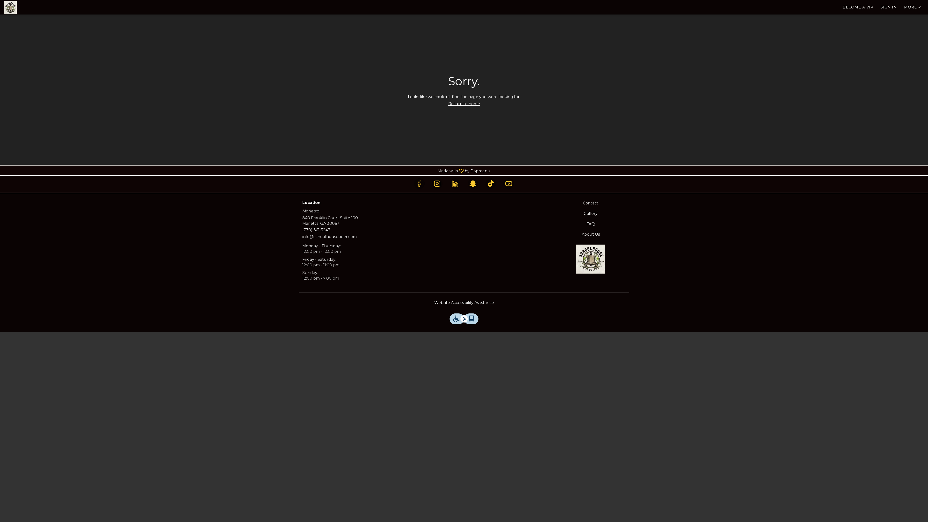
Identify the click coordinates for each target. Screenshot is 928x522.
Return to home (464, 104)
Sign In (889, 7)
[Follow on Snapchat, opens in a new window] (473, 183)
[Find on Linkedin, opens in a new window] (455, 183)
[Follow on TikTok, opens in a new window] (491, 183)
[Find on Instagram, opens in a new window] (437, 183)
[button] (913, 7)
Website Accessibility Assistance (464, 302)
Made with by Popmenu (247, 170)
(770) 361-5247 (316, 230)
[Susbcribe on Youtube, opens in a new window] (508, 183)
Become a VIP (858, 7)
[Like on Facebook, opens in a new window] (419, 183)
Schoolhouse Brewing (590, 259)
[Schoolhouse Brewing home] (25, 7)
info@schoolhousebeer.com (329, 236)
